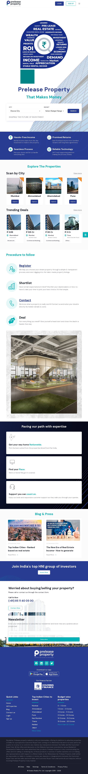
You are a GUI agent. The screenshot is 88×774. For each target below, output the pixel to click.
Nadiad (34, 724)
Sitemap (36, 767)
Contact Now (15, 608)
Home (8, 703)
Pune (34, 715)
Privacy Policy (63, 767)
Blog (8, 709)
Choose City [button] (15, 111)
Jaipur (34, 727)
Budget (46, 107)
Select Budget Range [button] (53, 111)
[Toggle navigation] (79, 4)
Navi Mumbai (37, 718)
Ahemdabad (37, 712)
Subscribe (44, 639)
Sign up (9, 719)
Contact (25, 300)
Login (8, 715)
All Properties (11, 706)
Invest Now (44, 572)
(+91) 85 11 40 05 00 (20, 600)
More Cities (36, 731)
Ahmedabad (37, 709)
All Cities (21, 767)
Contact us (10, 712)
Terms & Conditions (48, 767)
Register (25, 266)
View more (78, 173)
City (10, 107)
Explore (15, 201)
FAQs (28, 767)
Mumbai (35, 706)
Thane (34, 721)
